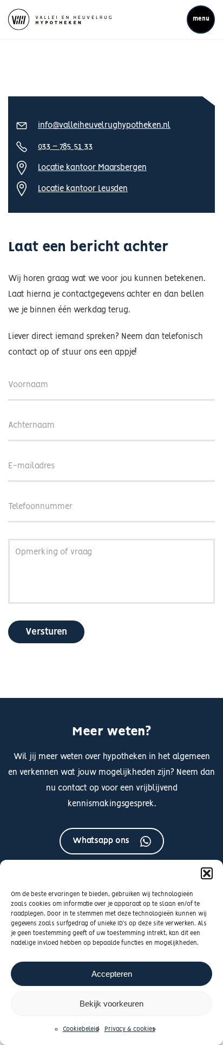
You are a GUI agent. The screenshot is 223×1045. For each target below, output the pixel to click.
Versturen (46, 632)
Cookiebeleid (81, 1029)
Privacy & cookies (129, 1029)
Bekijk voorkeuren (111, 1003)
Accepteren (111, 973)
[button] (206, 873)
